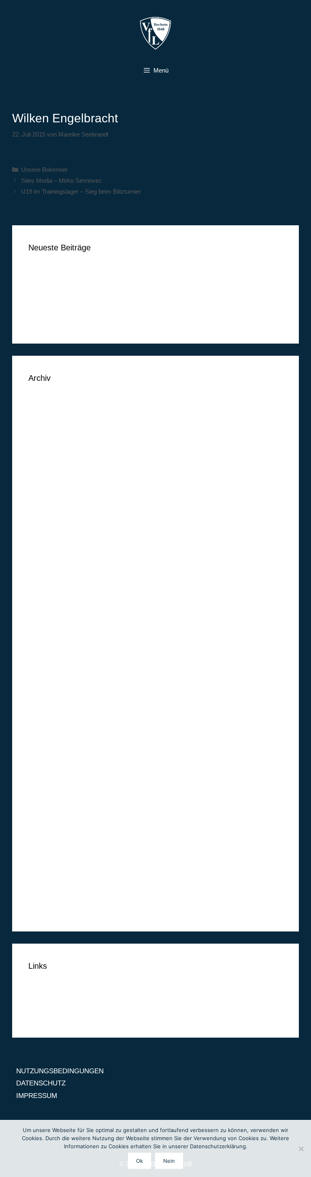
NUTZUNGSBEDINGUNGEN (72, 989)
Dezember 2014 (52, 784)
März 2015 (44, 747)
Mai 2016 (42, 574)
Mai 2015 (42, 722)
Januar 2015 (47, 772)
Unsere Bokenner (44, 169)
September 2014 (53, 821)
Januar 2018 (47, 463)
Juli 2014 (41, 846)
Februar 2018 (48, 451)
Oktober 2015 (48, 661)
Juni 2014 (43, 859)
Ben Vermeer (48, 271)
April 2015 (43, 735)
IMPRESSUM (48, 1014)
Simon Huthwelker (55, 308)
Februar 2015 (48, 760)
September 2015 (53, 673)
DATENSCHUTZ (53, 1002)
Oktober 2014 (48, 809)
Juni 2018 (43, 426)
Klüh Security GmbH (59, 320)
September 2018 (53, 401)
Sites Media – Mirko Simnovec (61, 180)
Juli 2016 (41, 562)
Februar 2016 (48, 611)
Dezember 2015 (52, 636)
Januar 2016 (47, 624)
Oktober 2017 (48, 475)
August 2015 (47, 686)
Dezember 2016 (52, 500)
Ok (139, 1161)
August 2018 (47, 414)
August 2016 (47, 549)
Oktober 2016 (48, 525)
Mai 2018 (42, 438)
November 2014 (52, 797)
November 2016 (52, 513)
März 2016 (44, 599)
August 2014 (47, 834)
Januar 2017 (47, 488)
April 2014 (43, 883)
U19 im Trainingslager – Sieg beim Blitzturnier (81, 191)
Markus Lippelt (50, 295)
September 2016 (53, 537)
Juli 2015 (41, 698)
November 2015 (52, 648)
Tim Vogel (43, 283)
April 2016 (43, 587)
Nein (169, 1161)
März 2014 (44, 895)
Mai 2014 (42, 871)
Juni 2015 (43, 710)
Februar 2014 (48, 908)
